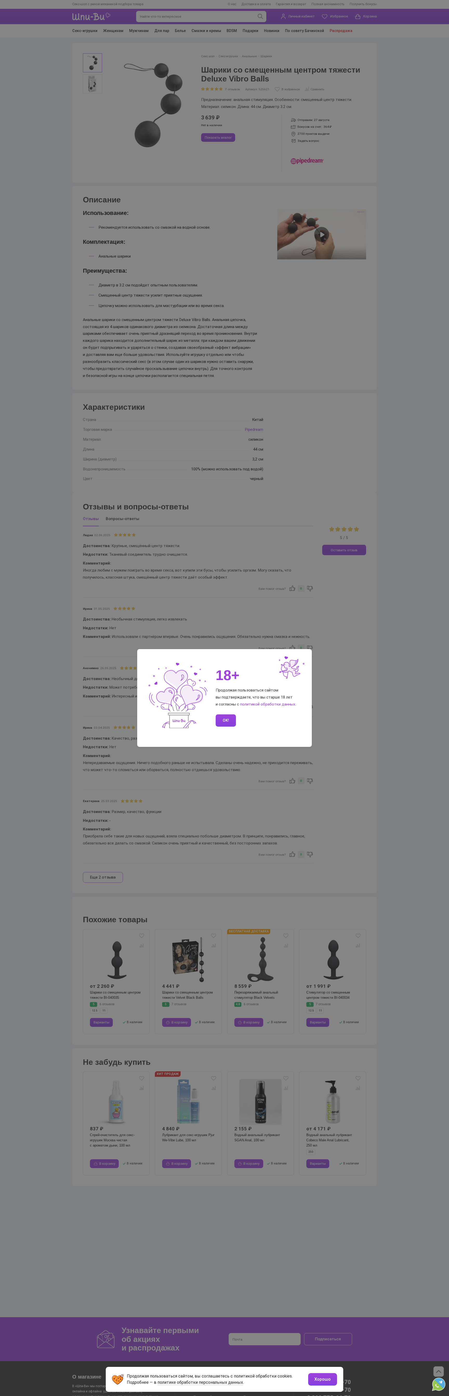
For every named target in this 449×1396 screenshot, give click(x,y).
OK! (226, 720)
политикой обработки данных (267, 704)
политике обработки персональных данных (200, 1382)
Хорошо (322, 1379)
